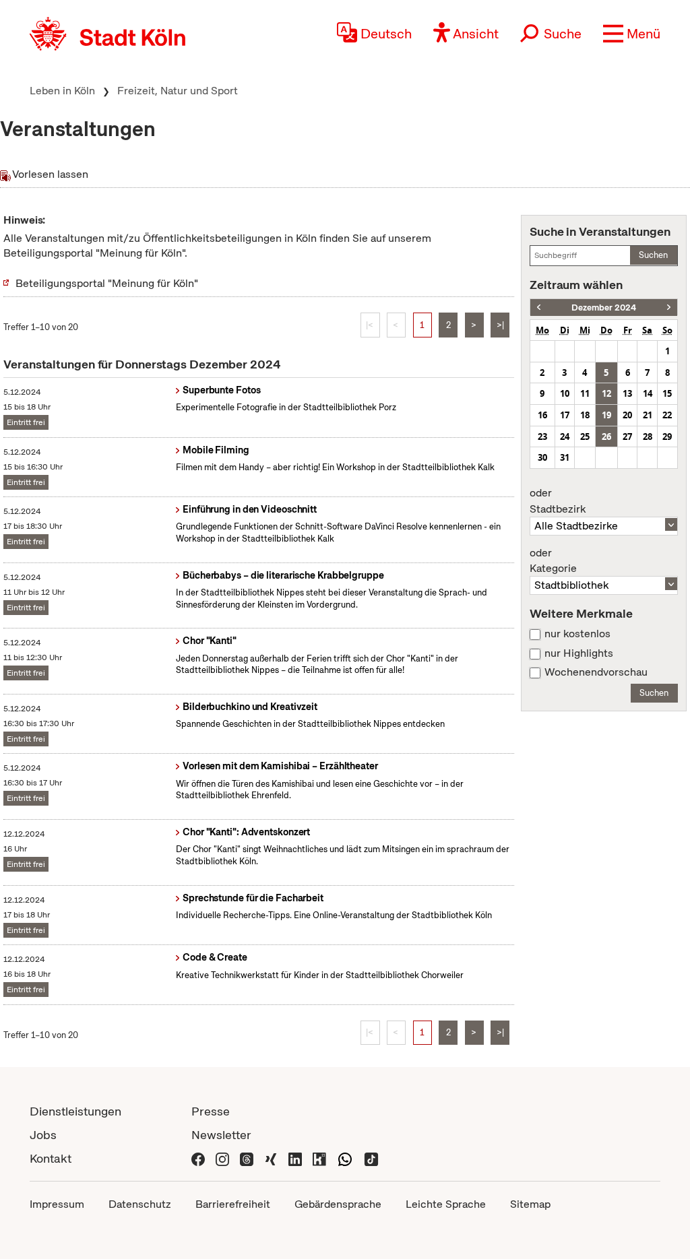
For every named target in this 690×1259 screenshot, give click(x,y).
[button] (631, 34)
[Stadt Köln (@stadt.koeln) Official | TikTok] (371, 1158)
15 (667, 393)
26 (606, 436)
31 (564, 457)
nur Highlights (578, 653)
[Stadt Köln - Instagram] (222, 1158)
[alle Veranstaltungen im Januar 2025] (668, 307)
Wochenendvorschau (596, 672)
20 (627, 415)
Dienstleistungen (75, 1111)
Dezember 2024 (603, 307)
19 (606, 415)
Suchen (653, 255)
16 (542, 415)
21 (647, 415)
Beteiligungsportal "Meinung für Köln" (106, 283)
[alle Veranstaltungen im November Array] (538, 307)
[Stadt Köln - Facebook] (198, 1158)
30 (542, 457)
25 (585, 436)
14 (647, 393)
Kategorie (553, 561)
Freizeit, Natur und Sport (177, 91)
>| (500, 325)
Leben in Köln (62, 91)
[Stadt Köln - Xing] (271, 1158)
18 (585, 415)
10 (564, 393)
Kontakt (50, 1158)
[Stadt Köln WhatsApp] (345, 1158)
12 (606, 393)
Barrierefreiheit (232, 1204)
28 (647, 436)
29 (667, 436)
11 (585, 393)
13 (627, 393)
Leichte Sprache (446, 1204)
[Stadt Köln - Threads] (246, 1158)
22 (667, 415)
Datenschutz (139, 1204)
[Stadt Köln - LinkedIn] (295, 1158)
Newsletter (221, 1134)
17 (564, 415)
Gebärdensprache (337, 1204)
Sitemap (530, 1204)
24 (564, 436)
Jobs (43, 1134)
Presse (210, 1111)
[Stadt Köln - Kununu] (319, 1158)
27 (627, 436)
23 (542, 436)
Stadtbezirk (558, 501)
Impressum (57, 1204)
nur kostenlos (577, 633)
